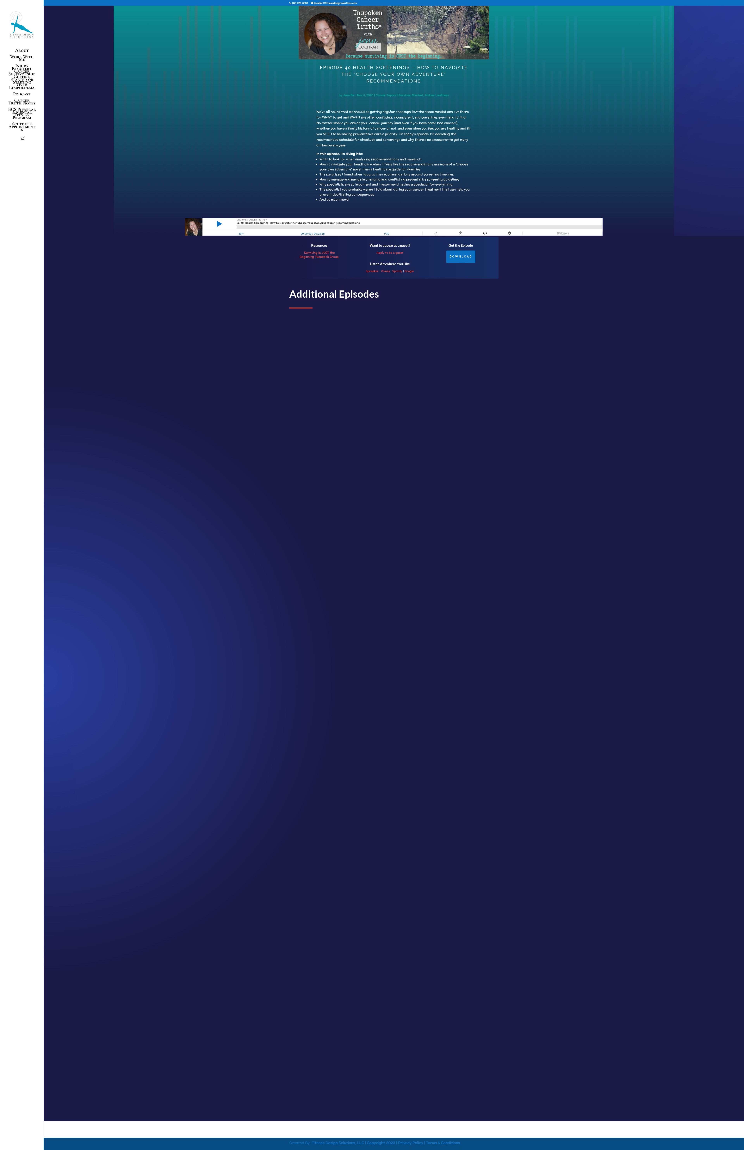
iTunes (385, 271)
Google (409, 271)
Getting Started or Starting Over (21, 80)
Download (461, 256)
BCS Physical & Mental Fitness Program (22, 114)
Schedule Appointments (21, 127)
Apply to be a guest (389, 253)
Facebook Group (327, 257)
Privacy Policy (410, 1142)
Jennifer (349, 95)
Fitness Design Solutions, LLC (338, 1142)
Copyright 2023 (381, 1142)
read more (299, 562)
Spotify (397, 271)
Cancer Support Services (393, 95)
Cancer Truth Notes (21, 102)
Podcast (21, 95)
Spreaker (372, 271)
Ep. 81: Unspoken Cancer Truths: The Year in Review (327, 535)
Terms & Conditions (443, 1142)
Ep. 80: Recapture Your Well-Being (315, 798)
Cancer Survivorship (21, 72)
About (22, 51)
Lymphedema (21, 88)
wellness (443, 95)
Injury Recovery (22, 67)
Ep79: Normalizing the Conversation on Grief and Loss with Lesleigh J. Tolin (342, 1060)
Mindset (417, 95)
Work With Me (22, 58)
